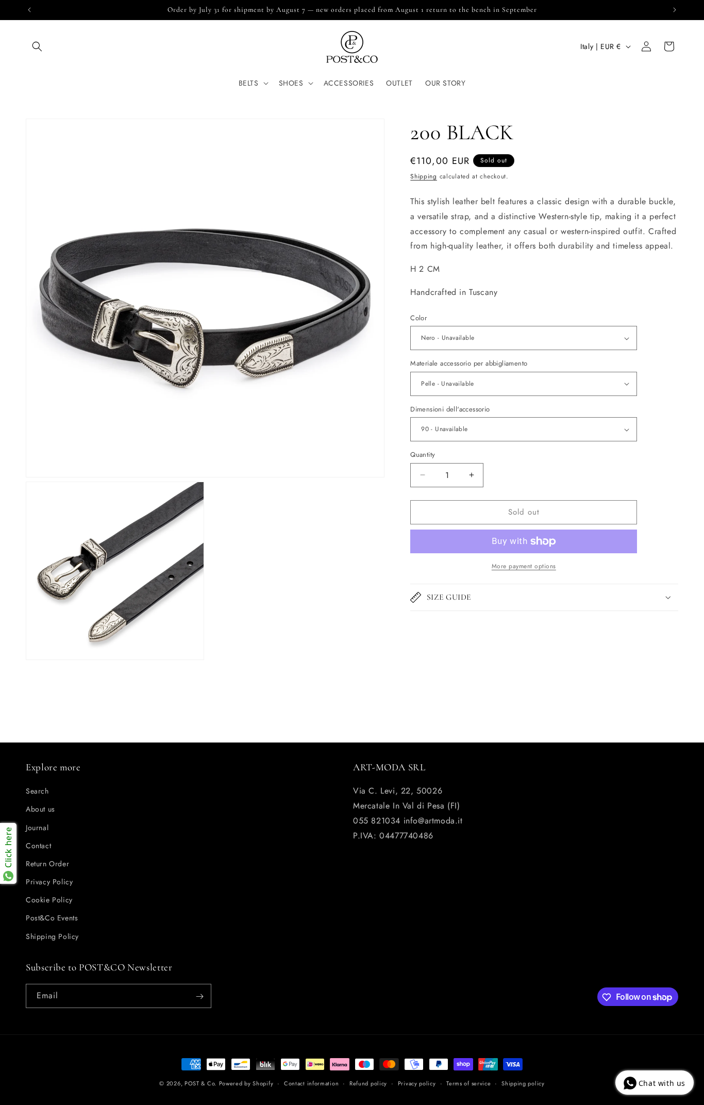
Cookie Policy (49, 900)
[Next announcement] (674, 10)
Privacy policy (417, 1083)
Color (418, 318)
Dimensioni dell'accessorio (450, 409)
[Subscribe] (199, 996)
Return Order (47, 864)
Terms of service (468, 1083)
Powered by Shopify (246, 1083)
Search (37, 791)
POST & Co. (200, 1083)
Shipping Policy (52, 936)
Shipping (423, 176)
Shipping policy (523, 1083)
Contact (38, 845)
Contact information (311, 1083)
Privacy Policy (49, 882)
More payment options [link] (524, 566)
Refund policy (368, 1083)
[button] (37, 46)
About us (40, 809)
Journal (37, 827)
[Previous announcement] (29, 10)
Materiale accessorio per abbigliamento (468, 363)
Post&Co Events (52, 918)
